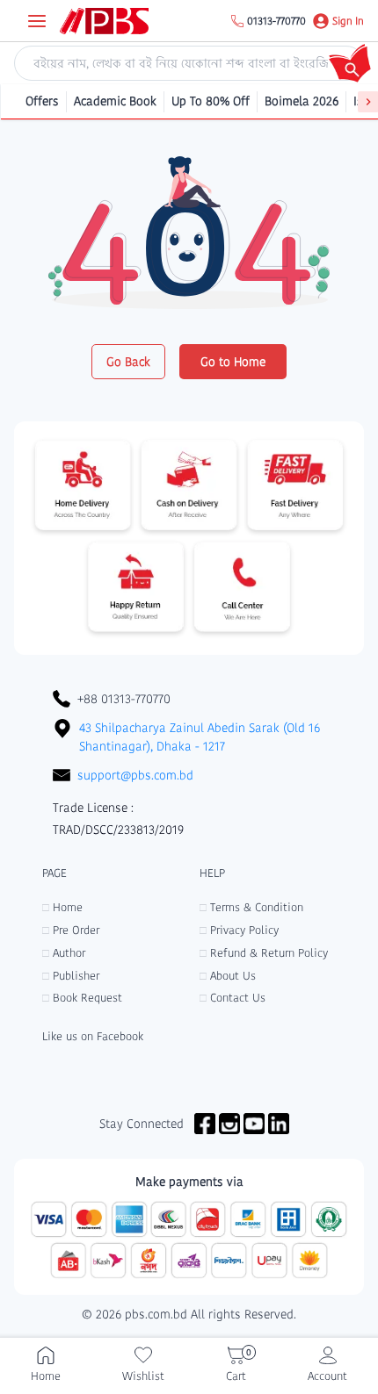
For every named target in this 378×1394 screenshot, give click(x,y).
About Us (228, 975)
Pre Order (70, 930)
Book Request (82, 997)
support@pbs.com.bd (135, 775)
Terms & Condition (251, 907)
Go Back (128, 361)
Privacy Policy (239, 930)
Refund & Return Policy (264, 953)
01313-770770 (276, 21)
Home (62, 907)
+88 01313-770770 (124, 699)
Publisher (70, 975)
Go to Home (232, 361)
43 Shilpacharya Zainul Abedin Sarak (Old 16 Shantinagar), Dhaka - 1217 (199, 737)
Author (63, 953)
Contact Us (232, 997)
